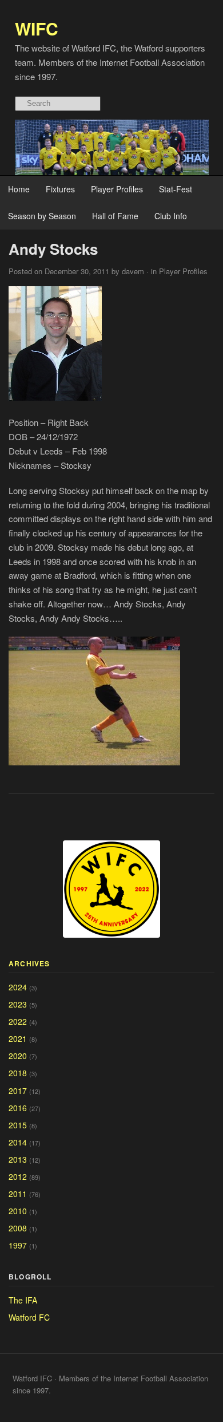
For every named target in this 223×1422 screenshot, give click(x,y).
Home (19, 189)
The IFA (23, 1300)
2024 (18, 987)
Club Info (170, 216)
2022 (18, 1021)
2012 (18, 1176)
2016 (18, 1107)
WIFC (36, 28)
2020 (18, 1055)
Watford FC (29, 1317)
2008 (18, 1228)
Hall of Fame (115, 216)
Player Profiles (117, 189)
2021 (18, 1038)
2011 (18, 1193)
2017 (18, 1090)
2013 (18, 1159)
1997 (18, 1245)
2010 (18, 1210)
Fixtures (60, 189)
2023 (18, 1004)
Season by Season (42, 216)
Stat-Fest (175, 189)
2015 (18, 1125)
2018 (18, 1073)
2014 (18, 1142)
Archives (29, 963)
